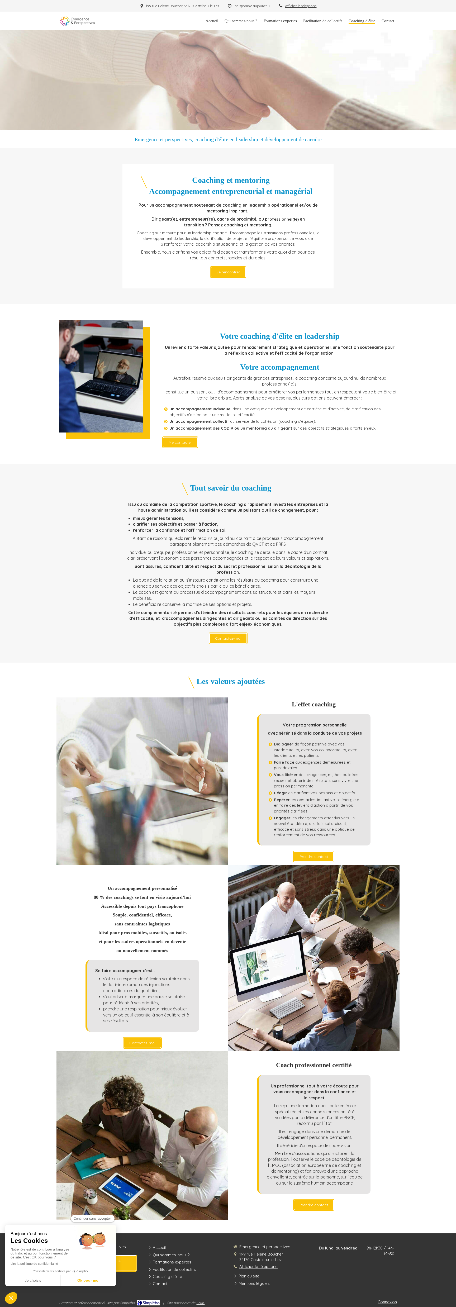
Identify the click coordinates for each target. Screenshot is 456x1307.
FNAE (200, 1303)
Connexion (387, 1301)
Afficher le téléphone (301, 6)
